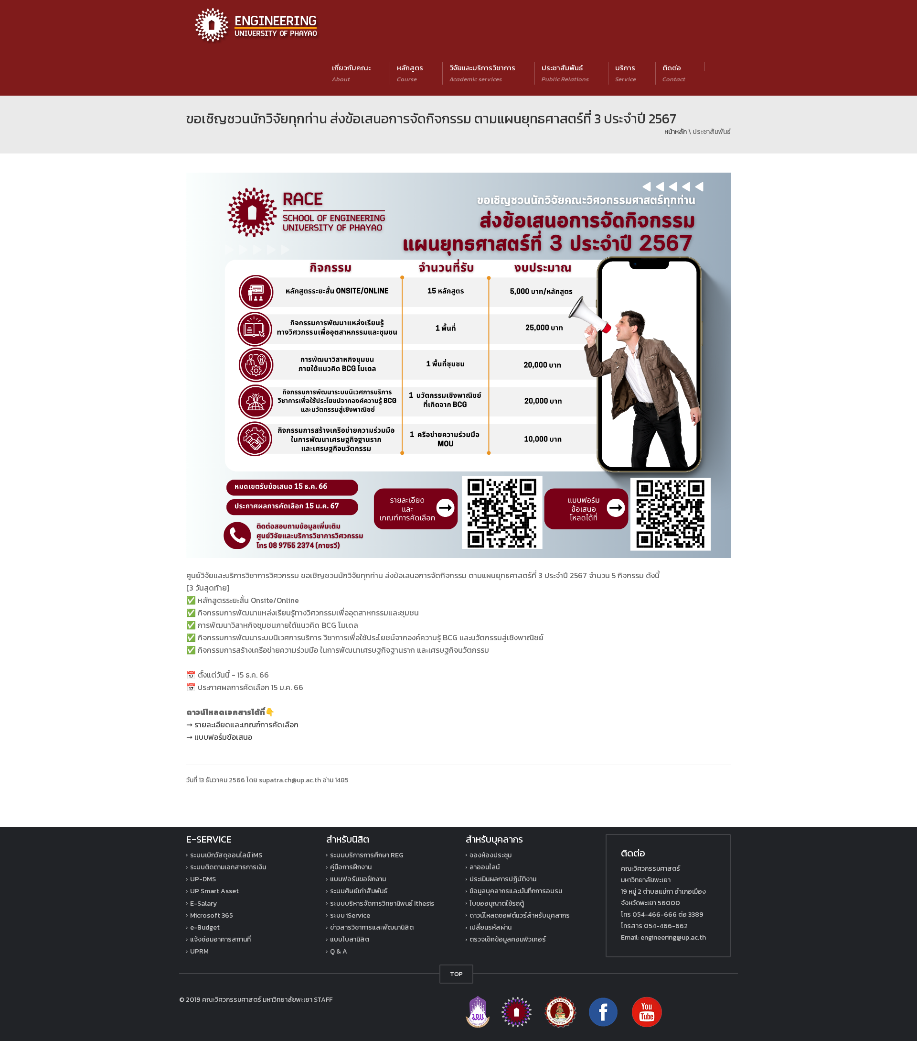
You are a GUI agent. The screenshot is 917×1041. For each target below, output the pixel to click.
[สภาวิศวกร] (560, 1011)
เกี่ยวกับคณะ (351, 73)
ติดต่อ (673, 73)
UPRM (199, 951)
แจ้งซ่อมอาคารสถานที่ (220, 939)
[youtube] (646, 1011)
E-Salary (203, 904)
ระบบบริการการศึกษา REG (367, 855)
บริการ (625, 73)
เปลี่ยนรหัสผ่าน (490, 927)
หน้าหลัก (675, 132)
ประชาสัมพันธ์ (565, 73)
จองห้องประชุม (490, 855)
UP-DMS (203, 879)
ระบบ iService (350, 915)
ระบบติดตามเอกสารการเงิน (228, 867)
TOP (456, 973)
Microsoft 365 (211, 915)
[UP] (478, 1011)
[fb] (603, 1011)
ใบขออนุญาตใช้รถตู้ (496, 904)
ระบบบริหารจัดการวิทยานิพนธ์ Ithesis (382, 904)
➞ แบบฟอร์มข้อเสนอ (219, 737)
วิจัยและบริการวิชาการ (482, 73)
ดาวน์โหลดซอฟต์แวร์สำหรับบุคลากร (519, 915)
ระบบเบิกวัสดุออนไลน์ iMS (226, 855)
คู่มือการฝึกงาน (351, 867)
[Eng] (517, 1011)
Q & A (338, 951)
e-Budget (205, 927)
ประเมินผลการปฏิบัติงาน (502, 879)
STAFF (323, 1000)
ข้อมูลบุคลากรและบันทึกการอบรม (515, 891)
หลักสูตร (410, 73)
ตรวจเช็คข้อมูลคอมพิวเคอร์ (507, 939)
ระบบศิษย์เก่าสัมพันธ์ (358, 891)
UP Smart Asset (214, 891)
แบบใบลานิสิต (349, 939)
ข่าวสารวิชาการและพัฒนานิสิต (372, 927)
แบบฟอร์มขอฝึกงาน (358, 879)
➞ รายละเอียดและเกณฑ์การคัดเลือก (242, 724)
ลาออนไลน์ (484, 867)
